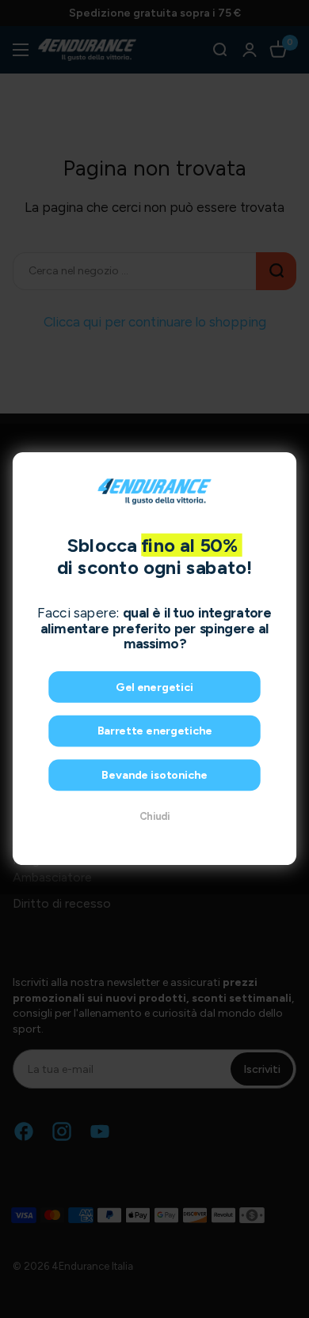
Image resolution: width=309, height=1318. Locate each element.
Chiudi (154, 817)
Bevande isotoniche (154, 776)
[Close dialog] (282, 466)
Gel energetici (154, 688)
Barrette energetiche (154, 731)
